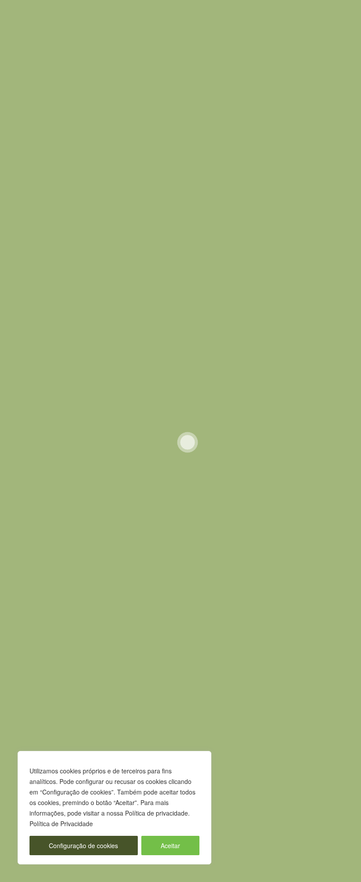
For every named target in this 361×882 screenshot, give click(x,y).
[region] (114, 807)
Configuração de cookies (83, 845)
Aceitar (170, 845)
